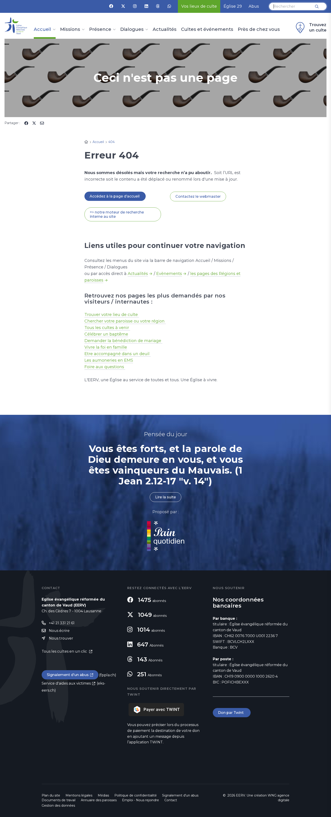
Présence (100, 29)
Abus (254, 6)
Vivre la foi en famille (105, 347)
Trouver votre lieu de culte (111, 314)
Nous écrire (59, 631)
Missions (70, 29)
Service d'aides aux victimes (66, 683)
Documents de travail (58, 800)
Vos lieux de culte (199, 6)
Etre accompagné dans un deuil (117, 353)
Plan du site (51, 795)
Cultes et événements (207, 29)
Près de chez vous (259, 29)
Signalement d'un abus (68, 675)
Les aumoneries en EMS (108, 360)
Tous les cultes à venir (107, 327)
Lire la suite (165, 497)
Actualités (165, 29)
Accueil (42, 29)
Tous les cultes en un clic (65, 651)
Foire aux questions (104, 366)
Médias (103, 795)
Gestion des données (58, 805)
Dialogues (132, 29)
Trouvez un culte (317, 27)
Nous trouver (61, 638)
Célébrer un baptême (106, 334)
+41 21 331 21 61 (62, 623)
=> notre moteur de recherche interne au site (117, 214)
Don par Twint (231, 712)
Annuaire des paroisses (99, 800)
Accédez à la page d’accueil (115, 196)
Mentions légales (79, 795)
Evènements (169, 273)
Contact (170, 800)
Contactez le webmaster (198, 196)
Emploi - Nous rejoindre (140, 800)
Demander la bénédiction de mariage (123, 340)
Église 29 (233, 6)
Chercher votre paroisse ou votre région (125, 321)
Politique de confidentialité (135, 795)
